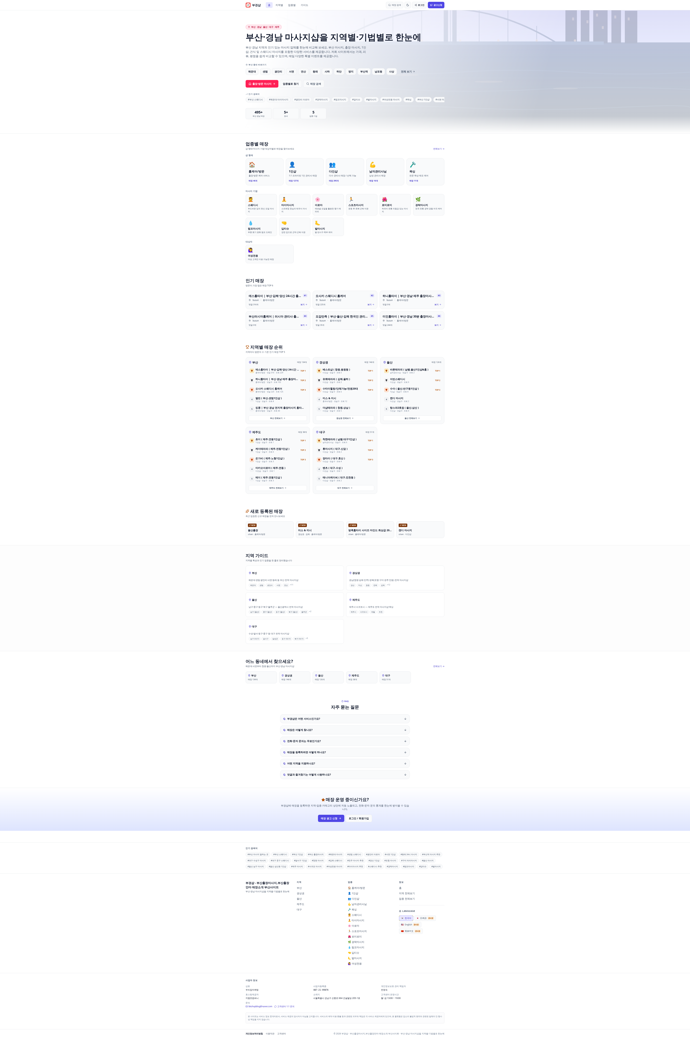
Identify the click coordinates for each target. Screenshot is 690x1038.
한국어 (406, 918)
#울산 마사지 (428, 860)
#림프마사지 (340, 99)
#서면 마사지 (442, 99)
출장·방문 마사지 (262, 83)
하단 (339, 71)
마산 (360, 585)
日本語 (424, 918)
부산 (255, 362)
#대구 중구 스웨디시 (280, 860)
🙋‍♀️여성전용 (355, 963)
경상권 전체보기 (343, 418)
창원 (367, 585)
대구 (322, 432)
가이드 (304, 5)
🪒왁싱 (352, 909)
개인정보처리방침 (254, 1033)
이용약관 (270, 1033)
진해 (375, 585)
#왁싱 (408, 99)
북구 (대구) (299, 638)
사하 (327, 71)
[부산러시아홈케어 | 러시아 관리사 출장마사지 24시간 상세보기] (278, 320)
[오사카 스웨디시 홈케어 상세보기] (345, 300)
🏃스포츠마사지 (357, 931)
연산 (303, 71)
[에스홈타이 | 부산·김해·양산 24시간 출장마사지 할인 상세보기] (278, 300)
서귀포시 (363, 612)
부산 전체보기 (276, 418)
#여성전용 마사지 (391, 99)
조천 (380, 612)
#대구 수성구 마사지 (257, 860)
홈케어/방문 (268, 300)
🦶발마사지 (355, 958)
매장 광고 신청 (329, 818)
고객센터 (281, 1033)
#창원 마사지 (318, 860)
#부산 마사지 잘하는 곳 (258, 854)
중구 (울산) (267, 612)
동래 (315, 71)
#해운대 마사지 (335, 854)
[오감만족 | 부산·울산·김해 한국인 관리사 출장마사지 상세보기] (345, 320)
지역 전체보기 (407, 893)
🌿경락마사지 (356, 942)
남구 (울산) (254, 612)
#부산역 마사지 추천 (431, 854)
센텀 (265, 71)
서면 (291, 71)
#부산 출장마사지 (316, 854)
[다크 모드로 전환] (407, 5)
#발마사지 (371, 99)
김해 (383, 585)
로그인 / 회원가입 (359, 818)
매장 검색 (315, 83)
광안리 (278, 71)
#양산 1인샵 (374, 860)
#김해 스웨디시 (335, 860)
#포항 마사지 (390, 860)
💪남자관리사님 (357, 904)
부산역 (364, 71)
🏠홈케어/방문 (356, 888)
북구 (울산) (293, 612)
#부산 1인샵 (423, 99)
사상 (391, 71)
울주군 (304, 612)
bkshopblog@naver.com (260, 1006)
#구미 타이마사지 (409, 860)
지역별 (279, 5)
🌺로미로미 (355, 936)
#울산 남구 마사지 (256, 866)
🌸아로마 (353, 925)
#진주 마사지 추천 (355, 860)
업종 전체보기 (407, 898)
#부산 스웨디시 (255, 99)
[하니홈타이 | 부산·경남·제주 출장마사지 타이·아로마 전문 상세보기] (412, 300)
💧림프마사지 (356, 947)
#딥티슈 (356, 99)
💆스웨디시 (355, 915)
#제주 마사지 (297, 866)
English (410, 924)
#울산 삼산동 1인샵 (277, 866)
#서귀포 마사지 (315, 866)
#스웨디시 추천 (375, 866)
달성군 (275, 638)
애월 (373, 612)
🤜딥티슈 (353, 952)
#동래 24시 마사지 (409, 854)
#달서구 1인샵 (300, 860)
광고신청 (438, 4)
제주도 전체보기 (276, 487)
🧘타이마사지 (356, 920)
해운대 (252, 71)
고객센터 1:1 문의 (285, 1006)
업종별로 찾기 (291, 83)
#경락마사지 (321, 99)
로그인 (421, 4)
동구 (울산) (280, 612)
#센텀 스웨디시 (354, 854)
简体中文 (410, 931)
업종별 (292, 5)
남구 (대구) (254, 638)
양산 (352, 585)
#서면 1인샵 (390, 854)
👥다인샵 (353, 898)
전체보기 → (438, 148)
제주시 (353, 612)
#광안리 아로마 (301, 99)
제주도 (256, 432)
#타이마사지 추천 (355, 866)
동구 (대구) (286, 638)
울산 (390, 362)
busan (256, 300)
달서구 (265, 638)
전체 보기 (406, 71)
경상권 (323, 362)
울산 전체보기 (411, 418)
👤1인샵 (353, 893)
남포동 (378, 71)
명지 (350, 71)
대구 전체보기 (343, 487)
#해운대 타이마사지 (278, 99)
